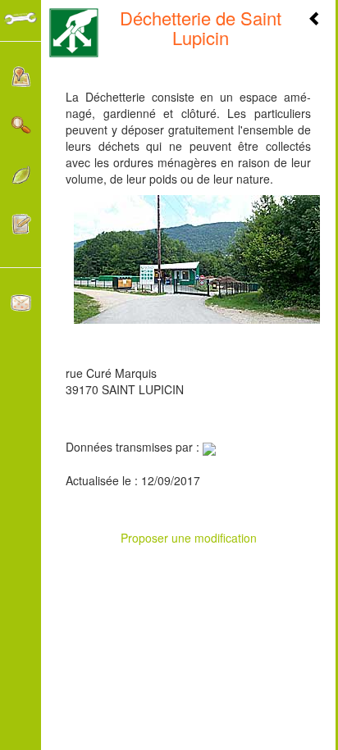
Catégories (20, 179)
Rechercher (20, 129)
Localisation (20, 80)
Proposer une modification (189, 538)
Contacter (20, 307)
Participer (20, 228)
